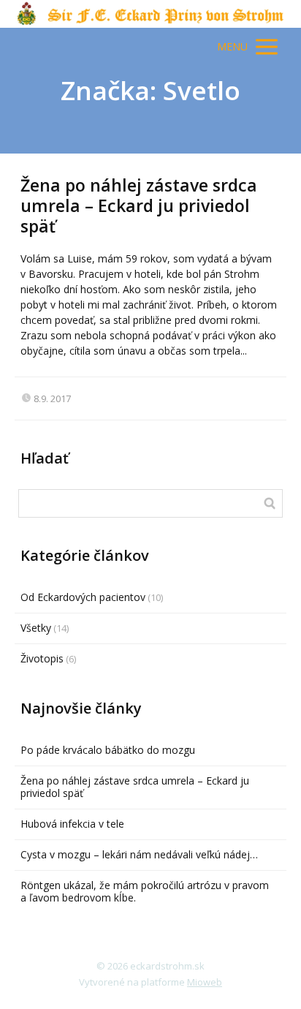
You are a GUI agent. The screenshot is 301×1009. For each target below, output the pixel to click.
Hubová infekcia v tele (72, 824)
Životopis (42, 658)
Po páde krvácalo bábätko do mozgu (107, 750)
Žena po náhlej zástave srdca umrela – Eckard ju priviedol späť (138, 205)
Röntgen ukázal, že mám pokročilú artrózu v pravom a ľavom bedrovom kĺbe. (144, 891)
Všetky (35, 628)
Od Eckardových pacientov (82, 597)
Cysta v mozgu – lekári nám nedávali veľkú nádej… (139, 854)
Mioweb (204, 982)
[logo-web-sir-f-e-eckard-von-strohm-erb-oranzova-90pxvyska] (150, 14)
